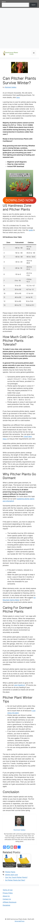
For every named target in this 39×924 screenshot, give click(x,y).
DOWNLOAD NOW (19, 200)
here (18, 97)
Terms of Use (8, 890)
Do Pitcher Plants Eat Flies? (15, 880)
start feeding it (19, 685)
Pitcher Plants (10, 872)
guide (31, 230)
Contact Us (7, 899)
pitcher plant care (11, 875)
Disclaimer (6, 905)
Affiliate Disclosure (9, 902)
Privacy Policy (8, 893)
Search (4, 1)
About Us (6, 896)
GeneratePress (19, 921)
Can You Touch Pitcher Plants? (16, 877)
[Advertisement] (19, 28)
